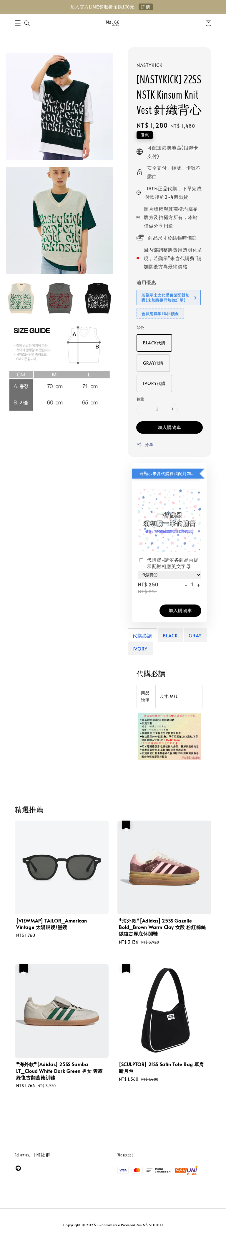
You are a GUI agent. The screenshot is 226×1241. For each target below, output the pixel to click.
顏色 (140, 327)
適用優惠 (146, 282)
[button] (17, 23)
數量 (140, 399)
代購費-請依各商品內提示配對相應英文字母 (173, 562)
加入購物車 (169, 427)
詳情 (145, 6)
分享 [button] (149, 444)
